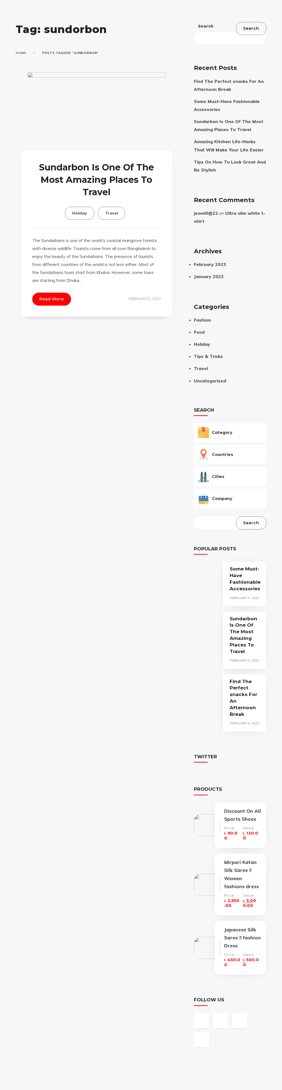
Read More (51, 299)
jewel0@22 (206, 213)
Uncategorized (210, 381)
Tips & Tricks (208, 356)
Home (21, 53)
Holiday (79, 213)
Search (205, 26)
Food (199, 332)
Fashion (202, 320)
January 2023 (208, 276)
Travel (111, 213)
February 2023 (210, 264)
